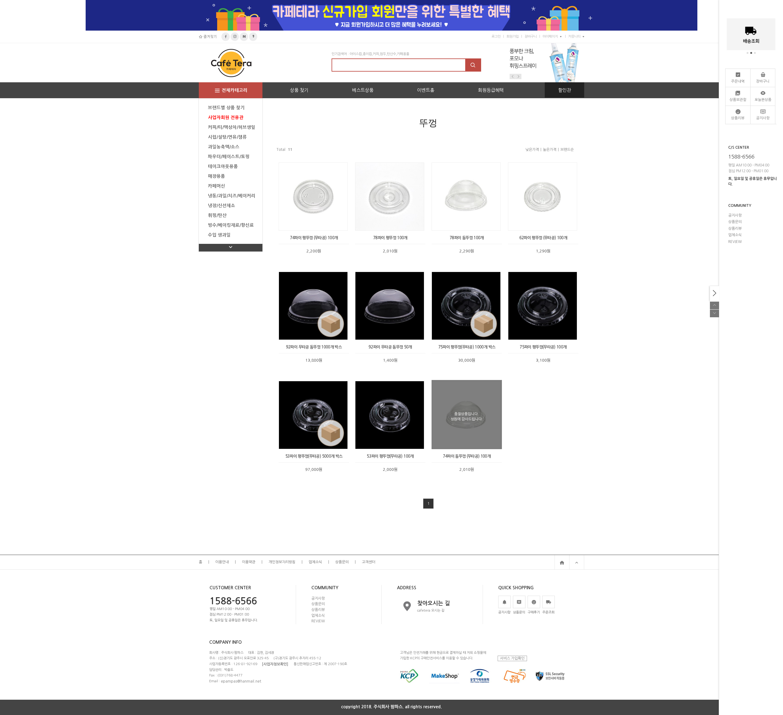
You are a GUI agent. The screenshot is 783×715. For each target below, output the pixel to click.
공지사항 (318, 598)
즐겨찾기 (209, 37)
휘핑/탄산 (217, 215)
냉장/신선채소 (221, 205)
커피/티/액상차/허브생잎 (231, 127)
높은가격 (549, 149)
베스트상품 (362, 90)
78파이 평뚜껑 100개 (390, 238)
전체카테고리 (234, 90)
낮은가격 (532, 149)
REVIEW (318, 621)
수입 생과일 (219, 235)
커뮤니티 (574, 36)
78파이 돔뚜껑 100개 (467, 238)
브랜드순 (567, 149)
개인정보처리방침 (282, 562)
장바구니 (531, 36)
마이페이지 (550, 36)
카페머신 (216, 186)
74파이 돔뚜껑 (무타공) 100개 (467, 456)
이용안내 (222, 562)
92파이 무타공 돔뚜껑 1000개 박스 (314, 347)
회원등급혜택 (491, 90)
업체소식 (315, 562)
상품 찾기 (299, 90)
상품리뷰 (318, 610)
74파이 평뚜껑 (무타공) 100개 (314, 238)
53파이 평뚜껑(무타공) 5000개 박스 (314, 456)
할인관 (564, 90)
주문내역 (737, 81)
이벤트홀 (425, 90)
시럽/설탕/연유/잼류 (227, 137)
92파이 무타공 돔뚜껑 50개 (390, 347)
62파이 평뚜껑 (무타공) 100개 (543, 238)
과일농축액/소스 (223, 147)
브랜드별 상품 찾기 (226, 108)
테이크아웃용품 (223, 166)
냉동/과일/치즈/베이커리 (231, 196)
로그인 (496, 36)
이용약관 (248, 562)
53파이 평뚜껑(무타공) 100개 (390, 456)
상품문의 (342, 562)
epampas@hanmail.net (241, 681)
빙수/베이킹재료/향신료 (231, 225)
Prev (513, 76)
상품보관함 (737, 100)
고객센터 (368, 562)
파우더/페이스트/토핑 (229, 157)
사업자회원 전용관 (225, 117)
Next (518, 76)
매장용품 (216, 176)
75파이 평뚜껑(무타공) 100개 (543, 347)
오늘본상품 (763, 100)
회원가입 (513, 36)
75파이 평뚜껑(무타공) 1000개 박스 (466, 347)
